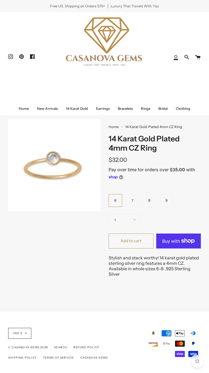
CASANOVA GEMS (94, 357)
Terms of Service (58, 357)
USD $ (17, 333)
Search (60, 347)
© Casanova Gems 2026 (28, 347)
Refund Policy (86, 347)
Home (114, 127)
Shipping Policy (22, 357)
